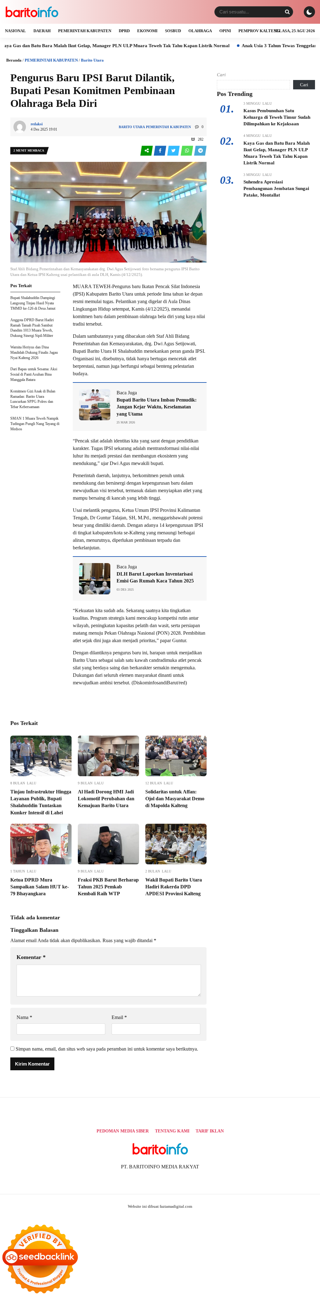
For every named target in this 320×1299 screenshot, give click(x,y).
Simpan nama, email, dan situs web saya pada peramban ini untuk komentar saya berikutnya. (107, 1049)
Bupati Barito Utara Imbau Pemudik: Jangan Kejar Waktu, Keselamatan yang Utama (157, 407)
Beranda (14, 60)
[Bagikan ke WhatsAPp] (187, 150)
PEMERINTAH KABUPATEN (84, 30)
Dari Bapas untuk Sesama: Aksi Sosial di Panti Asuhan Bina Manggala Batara (33, 374)
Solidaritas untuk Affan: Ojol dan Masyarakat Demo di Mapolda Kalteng (174, 798)
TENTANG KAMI (172, 1131)
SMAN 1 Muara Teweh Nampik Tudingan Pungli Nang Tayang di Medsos (34, 423)
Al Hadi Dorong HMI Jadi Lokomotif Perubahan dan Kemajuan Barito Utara (106, 798)
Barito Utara (92, 60)
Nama (24, 1017)
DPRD (124, 30)
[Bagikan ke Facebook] (160, 150)
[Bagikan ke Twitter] (174, 150)
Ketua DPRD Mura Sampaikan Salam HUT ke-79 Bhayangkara (39, 887)
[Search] (287, 12)
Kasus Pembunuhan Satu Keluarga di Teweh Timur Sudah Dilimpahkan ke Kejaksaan (276, 117)
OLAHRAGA (200, 30)
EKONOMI (147, 30)
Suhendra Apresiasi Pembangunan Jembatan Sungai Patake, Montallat (276, 188)
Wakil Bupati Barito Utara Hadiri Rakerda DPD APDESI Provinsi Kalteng (173, 887)
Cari (221, 74)
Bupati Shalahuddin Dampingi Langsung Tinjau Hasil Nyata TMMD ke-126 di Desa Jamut (32, 303)
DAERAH (42, 30)
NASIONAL (15, 30)
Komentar (31, 957)
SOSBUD (173, 30)
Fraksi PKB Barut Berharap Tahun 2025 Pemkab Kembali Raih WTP (108, 887)
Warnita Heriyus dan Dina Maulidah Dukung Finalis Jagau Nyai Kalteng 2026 (34, 352)
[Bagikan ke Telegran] (200, 150)
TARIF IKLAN (210, 1131)
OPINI (225, 30)
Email (119, 1017)
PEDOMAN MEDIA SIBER (123, 1131)
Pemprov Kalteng (259, 30)
